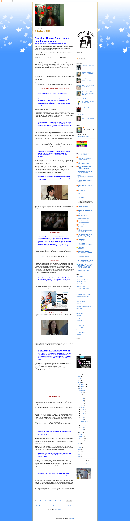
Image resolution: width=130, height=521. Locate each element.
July (80, 394)
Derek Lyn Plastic (81, 301)
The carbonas (80, 327)
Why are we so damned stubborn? (85, 213)
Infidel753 (80, 162)
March (81, 436)
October (81, 388)
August (81, 392)
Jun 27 (82, 400)
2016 (79, 382)
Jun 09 (82, 419)
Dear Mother (80, 248)
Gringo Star (79, 308)
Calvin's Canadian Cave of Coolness (84, 186)
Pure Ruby (80, 188)
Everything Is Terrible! (83, 270)
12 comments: (58, 500)
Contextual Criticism (83, 225)
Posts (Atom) (58, 509)
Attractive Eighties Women (83, 296)
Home (54, 505)
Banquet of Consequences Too (85, 211)
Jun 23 (82, 405)
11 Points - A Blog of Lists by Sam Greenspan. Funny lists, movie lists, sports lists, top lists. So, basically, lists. (85, 266)
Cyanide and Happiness (82, 279)
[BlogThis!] (67, 501)
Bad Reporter (80, 276)
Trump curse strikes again (83, 168)
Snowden (79, 322)
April (80, 434)
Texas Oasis (81, 247)
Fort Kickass (81, 196)
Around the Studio (82, 240)
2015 (79, 443)
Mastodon (79, 315)
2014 (79, 445)
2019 (79, 376)
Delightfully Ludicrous (83, 251)
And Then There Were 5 (83, 172)
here (48, 489)
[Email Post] (64, 500)
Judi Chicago (80, 313)
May (80, 432)
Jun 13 (82, 415)
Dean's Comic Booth (81, 281)
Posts (79, 56)
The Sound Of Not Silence (83, 222)
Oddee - (80, 175)
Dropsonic (79, 303)
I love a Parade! (81, 114)
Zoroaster (79, 334)
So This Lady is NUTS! (42, 31)
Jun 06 (82, 427)
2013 (79, 447)
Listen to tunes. (81, 257)
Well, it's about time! (82, 98)
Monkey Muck (81, 190)
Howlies (78, 310)
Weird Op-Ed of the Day (88, 65)
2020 (79, 374)
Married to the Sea (81, 286)
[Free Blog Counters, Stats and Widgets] (86, 463)
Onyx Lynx (80, 229)
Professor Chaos (88, 128)
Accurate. (80, 207)
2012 (79, 449)
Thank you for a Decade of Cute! (85, 244)
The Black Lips (80, 325)
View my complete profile (83, 136)
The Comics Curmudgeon (83, 288)
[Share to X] (69, 501)
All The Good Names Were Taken (84, 167)
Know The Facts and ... (83, 154)
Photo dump (80, 183)
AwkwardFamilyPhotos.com (85, 171)
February (81, 438)
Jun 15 (82, 411)
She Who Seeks (82, 157)
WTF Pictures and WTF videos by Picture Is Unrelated (85, 261)
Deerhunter (79, 299)
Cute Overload (81, 243)
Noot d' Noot (79, 320)
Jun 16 (82, 409)
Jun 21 (82, 407)
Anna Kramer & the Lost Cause (84, 294)
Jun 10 (82, 417)
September (82, 390)
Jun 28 (82, 398)
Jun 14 (82, 413)
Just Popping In (81, 197)
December (82, 384)
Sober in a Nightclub (83, 206)
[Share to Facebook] (70, 501)
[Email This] (66, 501)
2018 (79, 378)
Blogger (72, 518)
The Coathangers (81, 330)
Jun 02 (82, 429)
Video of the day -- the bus (84, 163)
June (80, 397)
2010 (79, 454)
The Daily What (82, 200)
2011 (79, 452)
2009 (79, 456)
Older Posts (70, 505)
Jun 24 (82, 403)
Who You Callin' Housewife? (85, 234)
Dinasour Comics (81, 283)
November (82, 386)
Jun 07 (82, 425)
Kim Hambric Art (82, 239)
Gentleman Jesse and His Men (84, 306)
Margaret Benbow (82, 215)
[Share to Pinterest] (71, 501)
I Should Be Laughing (83, 153)
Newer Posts (39, 505)
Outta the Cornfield (83, 221)
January (81, 440)
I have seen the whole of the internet (85, 181)
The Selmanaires (81, 332)
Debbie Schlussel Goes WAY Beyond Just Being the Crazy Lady (88, 93)
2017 (79, 380)
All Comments (81, 58)
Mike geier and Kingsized (83, 318)
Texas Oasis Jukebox (83, 256)
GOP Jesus (80, 226)
